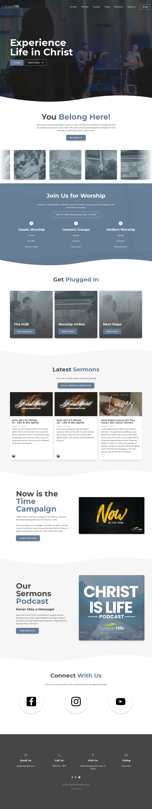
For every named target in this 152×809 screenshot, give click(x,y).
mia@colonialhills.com (26, 766)
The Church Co (76, 789)
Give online (126, 766)
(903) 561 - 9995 (59, 766)
